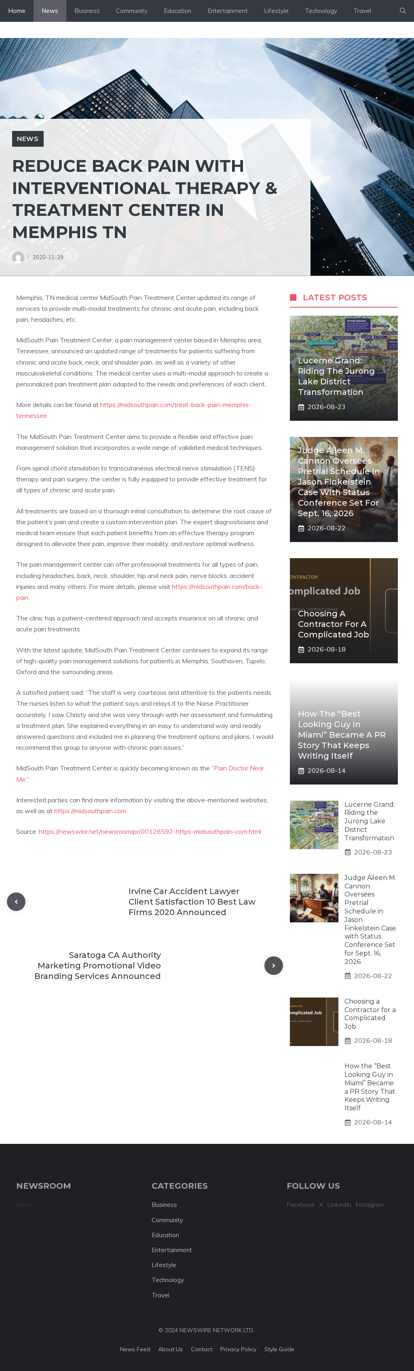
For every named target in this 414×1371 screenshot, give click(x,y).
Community (132, 11)
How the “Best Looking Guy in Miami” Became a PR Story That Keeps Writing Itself (342, 735)
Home (16, 11)
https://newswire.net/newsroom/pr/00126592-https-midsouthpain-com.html (150, 831)
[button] (403, 11)
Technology (321, 11)
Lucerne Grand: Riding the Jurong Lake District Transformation (369, 821)
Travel (362, 11)
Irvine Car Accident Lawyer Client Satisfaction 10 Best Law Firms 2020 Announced (192, 901)
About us (170, 1349)
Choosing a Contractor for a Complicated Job (333, 624)
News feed (135, 1349)
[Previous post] (16, 902)
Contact (201, 1349)
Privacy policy (238, 1349)
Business (87, 11)
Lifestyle (276, 11)
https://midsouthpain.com (90, 811)
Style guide (279, 1349)
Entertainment (227, 11)
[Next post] (274, 965)
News (50, 11)
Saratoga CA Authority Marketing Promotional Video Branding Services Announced (97, 965)
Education (177, 11)
